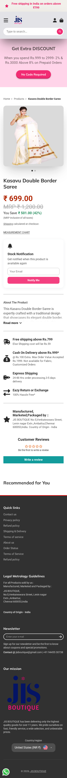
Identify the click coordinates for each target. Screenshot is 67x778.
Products (19, 98)
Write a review (33, 459)
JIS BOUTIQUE (38, 771)
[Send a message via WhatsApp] (6, 772)
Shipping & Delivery (14, 531)
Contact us (9, 514)
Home (6, 98)
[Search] (60, 32)
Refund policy (11, 525)
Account (55, 20)
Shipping (8, 223)
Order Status (10, 548)
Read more (10, 322)
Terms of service (13, 537)
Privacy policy (11, 520)
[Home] (18, 20)
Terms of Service (13, 554)
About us (8, 542)
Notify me (33, 280)
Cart (61, 20)
